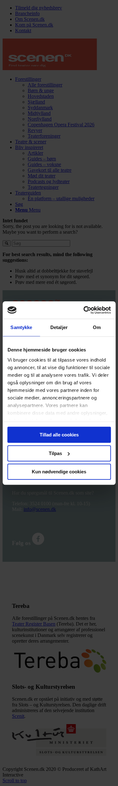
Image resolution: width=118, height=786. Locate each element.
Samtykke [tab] (21, 327)
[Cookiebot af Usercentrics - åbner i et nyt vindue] (84, 310)
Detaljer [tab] (59, 327)
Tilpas (55, 453)
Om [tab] (97, 327)
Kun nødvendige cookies (59, 471)
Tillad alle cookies (59, 434)
